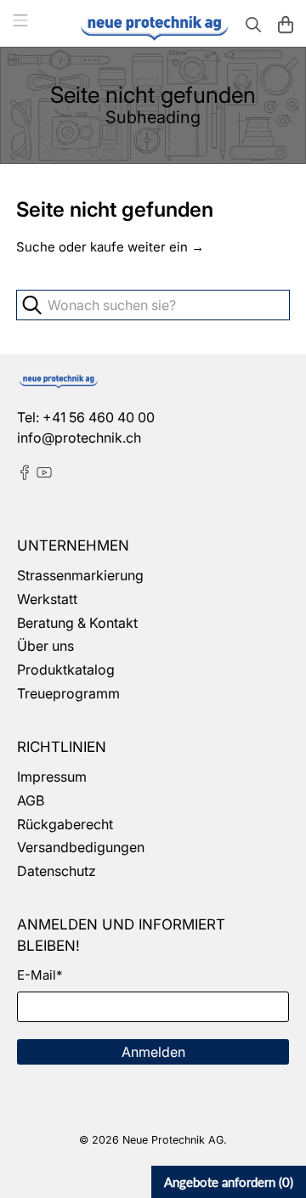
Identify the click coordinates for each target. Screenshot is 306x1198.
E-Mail (39, 975)
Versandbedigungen (80, 847)
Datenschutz (56, 870)
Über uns (45, 645)
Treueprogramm (68, 693)
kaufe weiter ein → (147, 247)
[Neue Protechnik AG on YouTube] (44, 474)
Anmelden (153, 1051)
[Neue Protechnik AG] (153, 26)
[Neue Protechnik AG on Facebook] (24, 474)
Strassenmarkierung (80, 575)
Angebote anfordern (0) (228, 1182)
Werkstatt (47, 599)
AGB (30, 800)
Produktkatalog (66, 669)
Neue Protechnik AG (173, 1139)
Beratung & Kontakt (77, 622)
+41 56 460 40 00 (98, 417)
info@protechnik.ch (79, 437)
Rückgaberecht (65, 824)
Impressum (52, 776)
